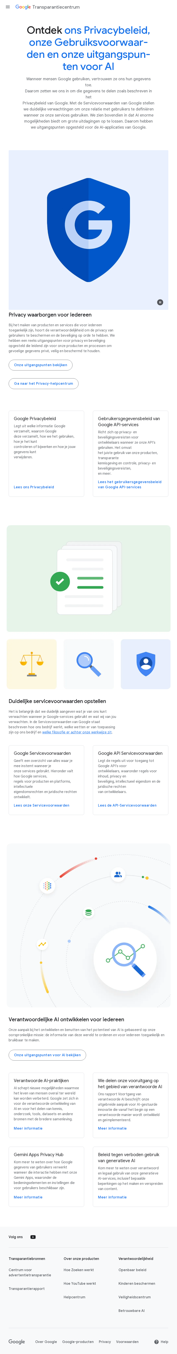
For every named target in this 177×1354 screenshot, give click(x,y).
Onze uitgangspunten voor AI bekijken (47, 1055)
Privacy (105, 1342)
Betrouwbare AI (132, 1311)
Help (164, 1342)
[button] (160, 302)
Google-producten (78, 1342)
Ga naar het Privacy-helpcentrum (43, 383)
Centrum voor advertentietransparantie (30, 1272)
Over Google (46, 1342)
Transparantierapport (27, 1289)
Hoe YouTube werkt (80, 1283)
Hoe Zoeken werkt (79, 1270)
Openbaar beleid (132, 1270)
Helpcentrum (74, 1297)
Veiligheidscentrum (135, 1297)
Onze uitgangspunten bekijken (40, 365)
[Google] (17, 1342)
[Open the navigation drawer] (8, 7)
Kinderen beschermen (137, 1283)
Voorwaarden (127, 1342)
